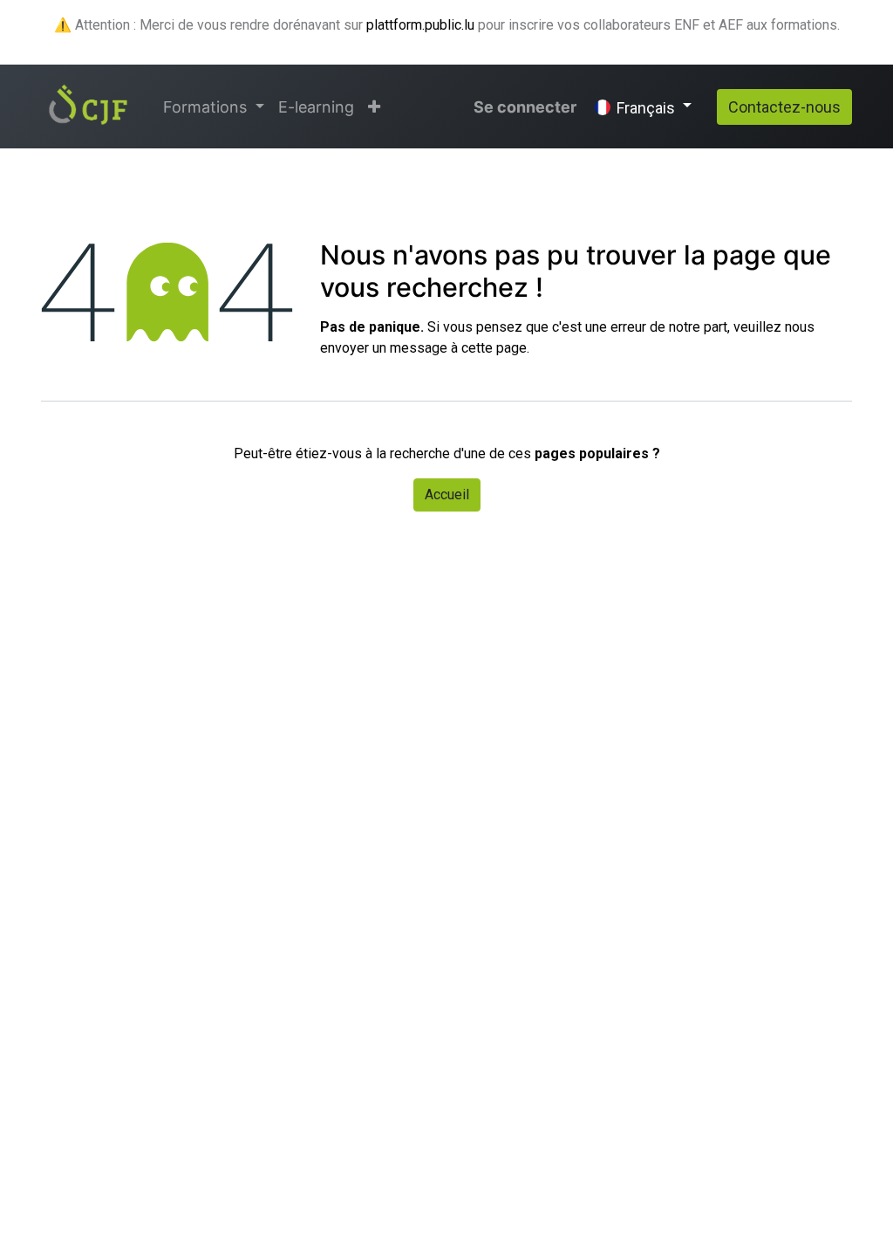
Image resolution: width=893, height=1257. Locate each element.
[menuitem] (316, 107)
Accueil (447, 494)
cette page (494, 348)
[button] (374, 107)
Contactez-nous (784, 107)
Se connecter (525, 107)
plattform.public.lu (420, 25)
